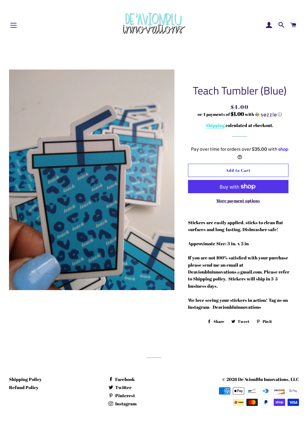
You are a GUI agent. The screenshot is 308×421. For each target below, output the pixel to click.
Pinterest (124, 395)
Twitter (122, 387)
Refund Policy (23, 387)
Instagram (125, 404)
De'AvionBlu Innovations (263, 379)
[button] (239, 114)
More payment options (238, 200)
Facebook (124, 379)
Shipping (215, 125)
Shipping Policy (25, 379)
